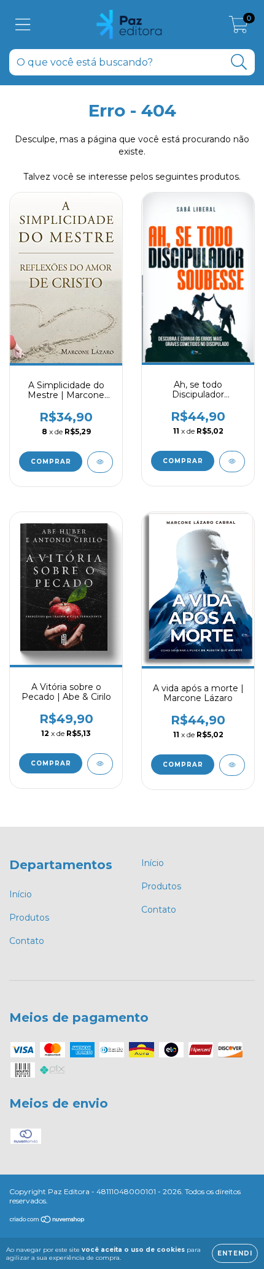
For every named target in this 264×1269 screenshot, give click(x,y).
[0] (238, 27)
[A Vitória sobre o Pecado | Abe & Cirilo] (100, 764)
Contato (26, 940)
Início (20, 894)
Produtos (29, 917)
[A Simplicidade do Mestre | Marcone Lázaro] (100, 462)
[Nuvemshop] (47, 1220)
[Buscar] (239, 62)
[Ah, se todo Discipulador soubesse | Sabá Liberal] (232, 461)
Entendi (234, 1253)
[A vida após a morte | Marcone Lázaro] (232, 765)
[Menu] (23, 25)
